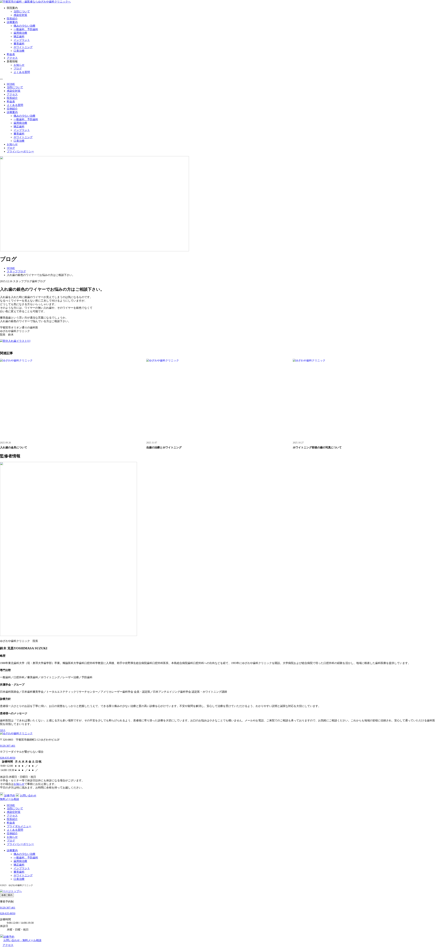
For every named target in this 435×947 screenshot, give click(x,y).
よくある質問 (22, 72)
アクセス (12, 57)
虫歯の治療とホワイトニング (164, 447)
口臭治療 (19, 50)
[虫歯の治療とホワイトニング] (217, 399)
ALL (2, 730)
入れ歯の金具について (13, 447)
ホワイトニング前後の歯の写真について (317, 447)
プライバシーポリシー (20, 151)
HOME (11, 84)
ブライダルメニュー (19, 826)
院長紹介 (12, 18)
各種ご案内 (6, 895)
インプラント (22, 40)
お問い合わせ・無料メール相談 (22, 940)
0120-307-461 (7, 745)
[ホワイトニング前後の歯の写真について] (364, 399)
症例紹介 (12, 108)
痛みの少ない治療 (24, 25)
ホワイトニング (23, 47)
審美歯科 (19, 43)
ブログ (18, 68)
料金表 (11, 54)
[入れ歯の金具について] (71, 399)
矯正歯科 (19, 36)
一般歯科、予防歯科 (26, 29)
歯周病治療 (20, 32)
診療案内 (12, 22)
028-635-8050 (7, 757)
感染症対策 (20, 15)
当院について (22, 11)
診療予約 (9, 795)
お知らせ (19, 65)
